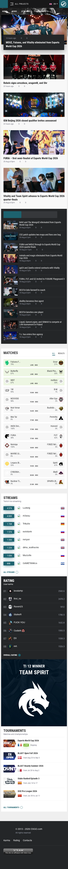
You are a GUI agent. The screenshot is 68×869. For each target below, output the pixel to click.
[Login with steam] (63, 4)
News (14, 11)
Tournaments (41, 11)
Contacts (27, 841)
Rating (16, 841)
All (53, 353)
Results (61, 353)
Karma (6, 841)
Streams (25, 11)
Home (4, 11)
